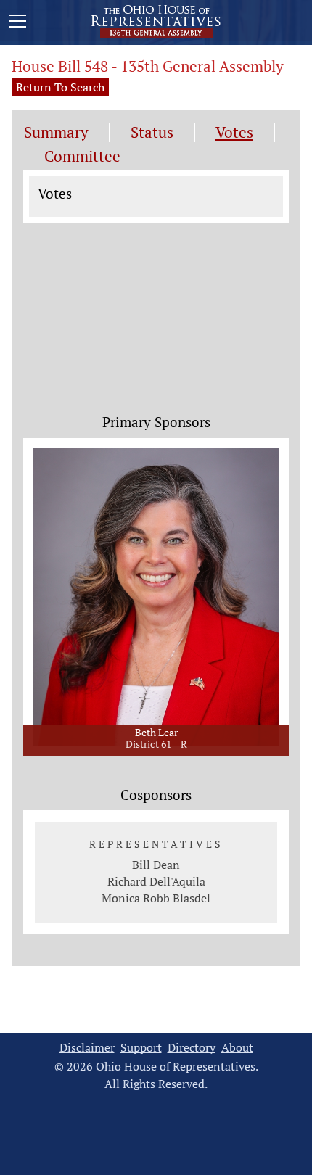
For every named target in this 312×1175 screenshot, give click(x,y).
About (237, 1047)
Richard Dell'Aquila (156, 881)
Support (141, 1047)
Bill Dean (156, 864)
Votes (234, 132)
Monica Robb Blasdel (156, 897)
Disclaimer (87, 1047)
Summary (56, 132)
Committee (82, 156)
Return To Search (60, 87)
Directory (191, 1047)
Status (152, 132)
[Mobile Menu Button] (17, 23)
